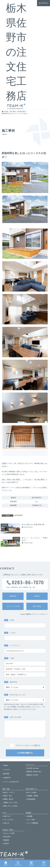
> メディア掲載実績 (32, 823)
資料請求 (31, 865)
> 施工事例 (5, 773)
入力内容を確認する (25, 753)
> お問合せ (5, 843)
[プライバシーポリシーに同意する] (25, 743)
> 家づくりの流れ (31, 792)
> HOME (5, 765)
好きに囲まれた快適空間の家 (33, 524)
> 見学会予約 (6, 837)
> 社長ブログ (6, 816)
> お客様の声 (6, 777)
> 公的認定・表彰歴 (32, 796)
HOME (5, 865)
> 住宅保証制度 (30, 799)
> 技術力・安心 (7, 796)
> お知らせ (5, 823)
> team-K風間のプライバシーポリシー (34, 614)
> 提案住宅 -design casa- (33, 772)
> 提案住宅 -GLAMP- (32, 775)
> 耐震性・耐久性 (7, 799)
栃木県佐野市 (19, 515)
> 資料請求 (5, 840)
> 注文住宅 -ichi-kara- (32, 768)
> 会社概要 (29, 816)
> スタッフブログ (7, 819)
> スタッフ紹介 (30, 819)
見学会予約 (18, 865)
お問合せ (43, 865)
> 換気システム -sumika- (10, 806)
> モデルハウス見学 (8, 833)
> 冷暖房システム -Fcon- (10, 802)
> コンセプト (6, 769)
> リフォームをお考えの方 (10, 782)
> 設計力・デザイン (8, 792)
